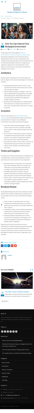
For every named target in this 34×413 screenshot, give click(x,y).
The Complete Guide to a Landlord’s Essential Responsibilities (16, 353)
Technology (4, 380)
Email (15, 245)
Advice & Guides (12, 49)
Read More (5, 301)
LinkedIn (8, 245)
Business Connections (7, 369)
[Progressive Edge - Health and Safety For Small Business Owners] (17, 7)
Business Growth (6, 373)
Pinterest (8, 331)
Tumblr (16, 331)
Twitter (5, 245)
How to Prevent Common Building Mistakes (12, 340)
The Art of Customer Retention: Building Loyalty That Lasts (15, 349)
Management (5, 376)
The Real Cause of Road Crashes (17, 292)
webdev (5, 49)
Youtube (10, 331)
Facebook (2, 245)
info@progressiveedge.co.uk (13, 395)
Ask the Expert (5, 366)
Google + (12, 245)
